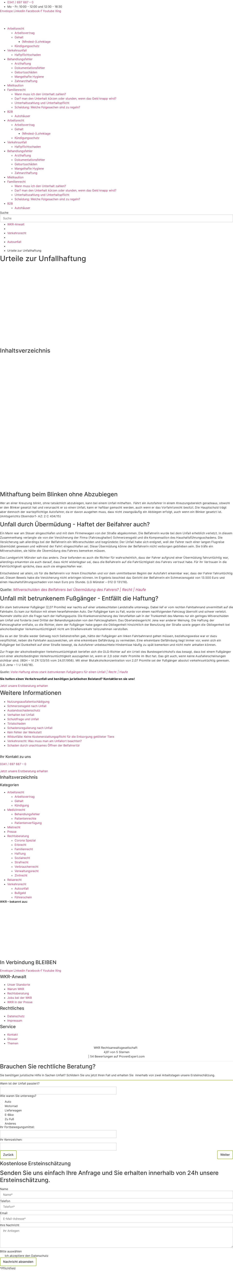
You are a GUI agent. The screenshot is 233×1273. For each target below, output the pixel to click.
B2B (10, 111)
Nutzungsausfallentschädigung (28, 701)
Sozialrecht (22, 858)
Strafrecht (21, 862)
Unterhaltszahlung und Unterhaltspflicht (42, 103)
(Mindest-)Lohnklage (36, 41)
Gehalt (19, 37)
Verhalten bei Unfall (20, 715)
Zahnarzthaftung (26, 81)
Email (3, 1213)
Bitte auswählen (11, 1251)
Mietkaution (15, 85)
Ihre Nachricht (9, 1225)
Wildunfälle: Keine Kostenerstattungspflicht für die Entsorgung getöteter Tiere (60, 736)
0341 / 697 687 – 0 (13, 764)
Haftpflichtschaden (28, 55)
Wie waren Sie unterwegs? (18, 1095)
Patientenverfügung (28, 823)
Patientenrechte (25, 818)
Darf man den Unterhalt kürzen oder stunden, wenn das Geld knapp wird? (65, 98)
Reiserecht (14, 880)
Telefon (5, 1201)
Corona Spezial (25, 840)
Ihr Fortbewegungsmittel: (17, 1126)
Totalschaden (16, 723)
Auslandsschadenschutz (23, 710)
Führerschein (23, 897)
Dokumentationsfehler (30, 68)
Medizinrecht (16, 810)
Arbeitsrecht (15, 28)
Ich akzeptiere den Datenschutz (26, 1255)
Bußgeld (20, 893)
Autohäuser (22, 116)
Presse (11, 831)
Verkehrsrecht (16, 884)
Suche (4, 212)
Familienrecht (16, 90)
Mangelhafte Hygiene (29, 76)
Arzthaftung (23, 63)
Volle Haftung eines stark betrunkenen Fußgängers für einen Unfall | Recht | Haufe (69, 672)
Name (4, 1188)
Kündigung (22, 805)
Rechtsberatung (18, 836)
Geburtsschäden (26, 72)
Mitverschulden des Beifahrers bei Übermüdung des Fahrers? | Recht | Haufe (79, 589)
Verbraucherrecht (26, 866)
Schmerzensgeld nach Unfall (26, 706)
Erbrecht (20, 845)
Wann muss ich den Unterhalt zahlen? (40, 94)
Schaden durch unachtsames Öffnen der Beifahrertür (43, 745)
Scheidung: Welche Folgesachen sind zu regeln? (47, 107)
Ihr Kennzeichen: (11, 1139)
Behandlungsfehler (20, 59)
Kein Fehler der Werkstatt (24, 732)
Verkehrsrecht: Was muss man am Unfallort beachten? (44, 741)
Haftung (20, 853)
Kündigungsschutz (27, 46)
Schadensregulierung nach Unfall (29, 728)
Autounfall (22, 888)
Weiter (225, 1154)
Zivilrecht (21, 875)
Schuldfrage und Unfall (23, 719)
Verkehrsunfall (17, 50)
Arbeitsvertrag (25, 33)
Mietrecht (13, 827)
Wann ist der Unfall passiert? (20, 1083)
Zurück (8, 1154)
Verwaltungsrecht (27, 871)
